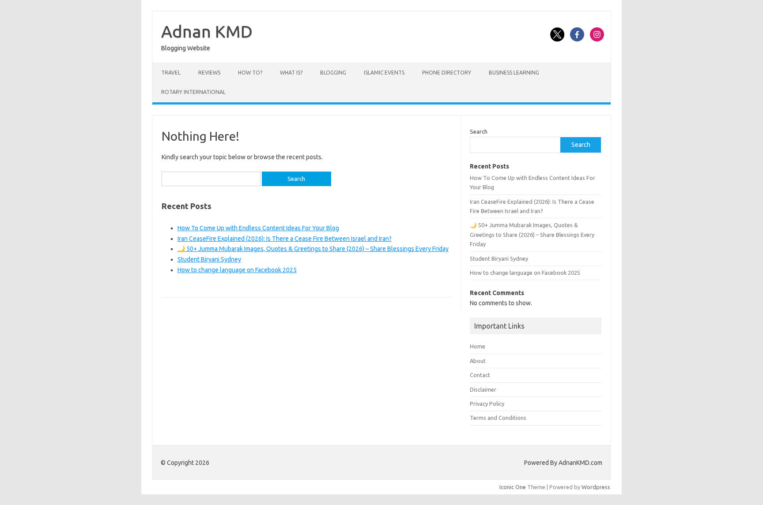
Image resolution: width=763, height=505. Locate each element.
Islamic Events (384, 72)
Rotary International (193, 92)
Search (478, 131)
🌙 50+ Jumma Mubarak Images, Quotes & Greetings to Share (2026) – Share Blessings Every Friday (313, 248)
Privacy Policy (487, 403)
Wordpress (596, 487)
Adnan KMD (207, 31)
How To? (250, 72)
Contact (480, 375)
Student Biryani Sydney (209, 259)
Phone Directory (446, 72)
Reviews (209, 72)
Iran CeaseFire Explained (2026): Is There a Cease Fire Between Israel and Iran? (285, 238)
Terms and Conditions (498, 418)
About (478, 361)
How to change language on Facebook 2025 (237, 269)
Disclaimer (483, 389)
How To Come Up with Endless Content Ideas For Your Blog (258, 228)
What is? (291, 72)
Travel (171, 72)
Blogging (333, 72)
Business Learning (514, 72)
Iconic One (512, 487)
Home (477, 346)
